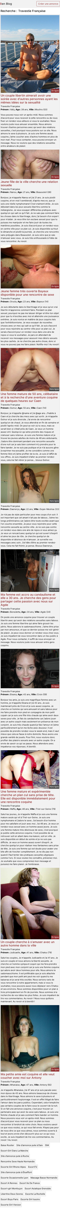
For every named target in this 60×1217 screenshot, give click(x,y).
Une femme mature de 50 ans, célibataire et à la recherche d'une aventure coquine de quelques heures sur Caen (29, 397)
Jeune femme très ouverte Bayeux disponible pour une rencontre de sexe (27, 292)
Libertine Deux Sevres (12, 1194)
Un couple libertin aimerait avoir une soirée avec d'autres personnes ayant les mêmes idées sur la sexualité (29, 99)
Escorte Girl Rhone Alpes (13, 1167)
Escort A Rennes (9, 1183)
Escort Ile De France (30, 1183)
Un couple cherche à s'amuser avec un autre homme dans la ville (27, 943)
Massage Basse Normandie (44, 1177)
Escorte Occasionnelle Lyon (14, 1177)
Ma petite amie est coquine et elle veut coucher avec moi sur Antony (28, 1076)
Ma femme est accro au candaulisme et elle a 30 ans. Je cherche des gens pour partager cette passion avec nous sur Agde (28, 600)
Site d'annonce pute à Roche (15, 1156)
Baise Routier (7, 1145)
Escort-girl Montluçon (11, 1188)
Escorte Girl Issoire (30, 1199)
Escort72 (32, 1167)
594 (47, 1145)
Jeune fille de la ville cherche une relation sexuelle (29, 183)
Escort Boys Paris (9, 1199)
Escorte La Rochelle (35, 1194)
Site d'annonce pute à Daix (29, 1145)
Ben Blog (6, 3)
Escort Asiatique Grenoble (38, 1188)
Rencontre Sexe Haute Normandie (18, 1161)
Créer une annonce (48, 3)
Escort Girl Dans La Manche (14, 1150)
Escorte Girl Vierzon (11, 1204)
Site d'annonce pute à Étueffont (16, 1172)
